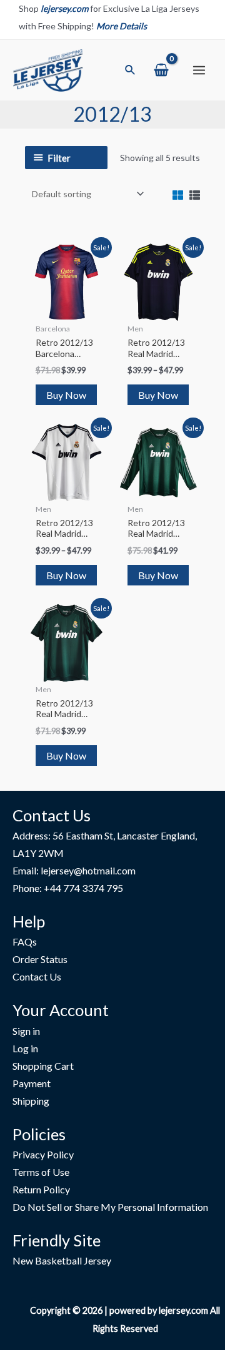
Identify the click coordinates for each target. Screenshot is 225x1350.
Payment (31, 1083)
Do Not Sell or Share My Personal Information (110, 1207)
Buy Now (66, 395)
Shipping (30, 1101)
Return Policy (41, 1189)
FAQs (24, 941)
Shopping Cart (43, 1066)
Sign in (26, 1031)
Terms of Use (40, 1172)
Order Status (40, 959)
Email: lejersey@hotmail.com (74, 870)
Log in (25, 1048)
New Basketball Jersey (61, 1260)
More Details (121, 26)
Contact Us (36, 976)
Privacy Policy (43, 1154)
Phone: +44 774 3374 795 (67, 888)
